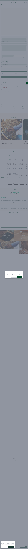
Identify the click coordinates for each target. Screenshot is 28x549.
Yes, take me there (20, 276)
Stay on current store (14, 276)
